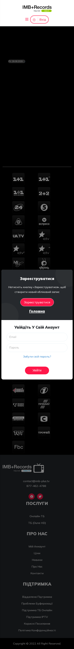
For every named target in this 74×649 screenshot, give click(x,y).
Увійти (37, 370)
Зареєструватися (37, 302)
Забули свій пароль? (37, 356)
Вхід (42, 19)
